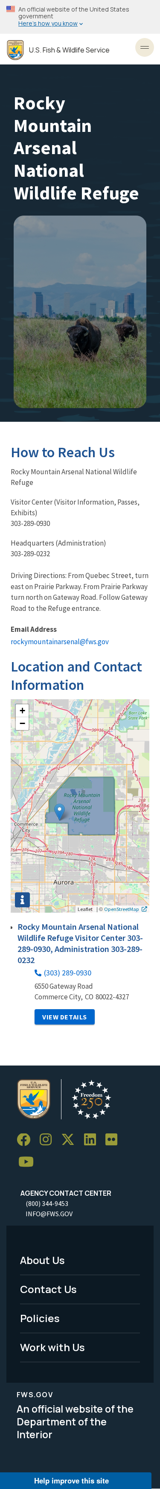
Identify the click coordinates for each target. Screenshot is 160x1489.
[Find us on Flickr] (114, 1140)
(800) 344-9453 (47, 1203)
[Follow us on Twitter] (71, 1140)
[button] (59, 812)
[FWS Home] (15, 50)
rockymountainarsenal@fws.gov (60, 641)
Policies (40, 1318)
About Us (42, 1260)
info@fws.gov (49, 1213)
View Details (64, 1017)
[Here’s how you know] (80, 17)
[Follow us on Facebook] (26, 1140)
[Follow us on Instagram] (49, 1140)
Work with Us (52, 1347)
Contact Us (48, 1289)
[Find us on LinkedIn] (93, 1140)
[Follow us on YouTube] (29, 1162)
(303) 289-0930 (67, 973)
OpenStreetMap (121, 908)
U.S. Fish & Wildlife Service (69, 50)
